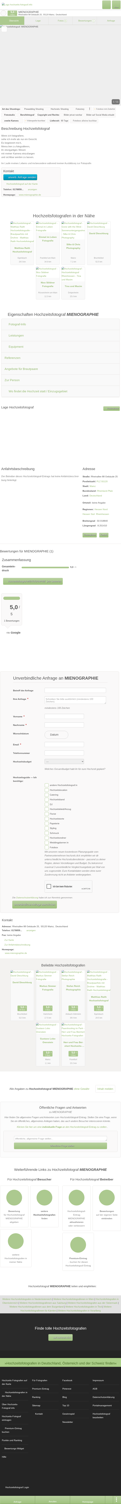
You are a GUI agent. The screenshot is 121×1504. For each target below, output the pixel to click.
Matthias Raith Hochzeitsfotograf (22, 250)
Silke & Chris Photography (73, 246)
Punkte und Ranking (12, 1440)
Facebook (67, 1380)
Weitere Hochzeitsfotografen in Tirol (83, 1306)
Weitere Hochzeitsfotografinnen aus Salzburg (43, 1303)
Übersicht (14, 20)
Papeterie (54, 823)
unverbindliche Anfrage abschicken (34, 904)
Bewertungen (86, 20)
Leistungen (16, 335)
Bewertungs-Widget (14, 1448)
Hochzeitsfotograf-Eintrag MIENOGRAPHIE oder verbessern (76, 1218)
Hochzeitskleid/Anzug (60, 809)
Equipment (15, 346)
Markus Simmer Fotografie (48, 988)
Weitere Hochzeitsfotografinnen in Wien (73, 1299)
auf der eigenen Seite (107, 1215)
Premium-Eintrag (114, 219)
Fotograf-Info (17, 324)
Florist (53, 814)
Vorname (18, 716)
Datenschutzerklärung (27, 897)
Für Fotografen (39, 1380)
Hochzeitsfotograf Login (17, 1487)
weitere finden (44, 1215)
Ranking (36, 1397)
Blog (64, 1397)
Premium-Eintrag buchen (12, 1430)
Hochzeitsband (57, 799)
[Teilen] (109, 1500)
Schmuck (54, 833)
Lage (38, 20)
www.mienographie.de (30, 194)
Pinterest (66, 1388)
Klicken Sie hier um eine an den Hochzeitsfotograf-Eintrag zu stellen (61, 1127)
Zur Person (12, 380)
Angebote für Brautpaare (21, 369)
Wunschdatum (21, 733)
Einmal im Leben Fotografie (48, 239)
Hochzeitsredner (58, 838)
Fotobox (54, 847)
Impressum (98, 1380)
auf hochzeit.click (62, 1337)
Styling (53, 828)
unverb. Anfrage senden (21, 177)
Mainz (93, 486)
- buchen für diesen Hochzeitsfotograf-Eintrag (78, 1262)
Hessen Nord (101, 509)
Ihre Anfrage (20, 699)
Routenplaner (113, 408)
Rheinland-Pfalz (105, 491)
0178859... (18, 189)
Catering (54, 794)
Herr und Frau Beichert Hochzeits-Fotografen (73, 1045)
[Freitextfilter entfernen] (106, 4)
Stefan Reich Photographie (73, 988)
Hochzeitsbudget (22, 761)
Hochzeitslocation (58, 790)
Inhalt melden (105, 1088)
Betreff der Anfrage (23, 690)
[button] (60, 65)
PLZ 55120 (102, 481)
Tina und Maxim (73, 286)
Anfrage (111, 20)
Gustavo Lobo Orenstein (47, 1040)
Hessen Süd (89, 514)
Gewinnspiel (68, 1414)
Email (16, 744)
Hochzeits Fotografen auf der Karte (14, 1382)
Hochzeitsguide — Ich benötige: (25, 779)
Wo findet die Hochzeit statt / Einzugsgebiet (37, 391)
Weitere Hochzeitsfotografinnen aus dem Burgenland (36, 1306)
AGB (95, 1388)
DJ (51, 804)
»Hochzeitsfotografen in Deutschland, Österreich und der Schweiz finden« (61, 1363)
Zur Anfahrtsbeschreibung (17, 944)
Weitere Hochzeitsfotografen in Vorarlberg (79, 1310)
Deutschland (95, 495)
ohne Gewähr (81, 1088)
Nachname (19, 725)
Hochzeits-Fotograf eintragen (11, 1418)
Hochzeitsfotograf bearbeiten (101, 1416)
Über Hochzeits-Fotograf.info (10, 1406)
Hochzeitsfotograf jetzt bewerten (34, 581)
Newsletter (67, 1422)
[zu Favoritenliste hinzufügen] (4, 29)
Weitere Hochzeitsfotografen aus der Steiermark (92, 1303)
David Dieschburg (98, 233)
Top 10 (65, 1405)
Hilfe (4, 1457)
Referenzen (12, 358)
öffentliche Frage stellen (61, 1145)
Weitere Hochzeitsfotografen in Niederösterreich (27, 1299)
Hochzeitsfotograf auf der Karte (22, 184)
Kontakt (103, 535)
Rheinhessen (102, 514)
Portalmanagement (102, 1405)
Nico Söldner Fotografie (48, 284)
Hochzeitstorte (57, 818)
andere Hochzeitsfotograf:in (63, 785)
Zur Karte (9, 940)
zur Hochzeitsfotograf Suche (3, 13)
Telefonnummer (21, 753)
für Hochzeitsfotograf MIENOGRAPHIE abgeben (14, 1216)
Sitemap (36, 1405)
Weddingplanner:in (59, 842)
